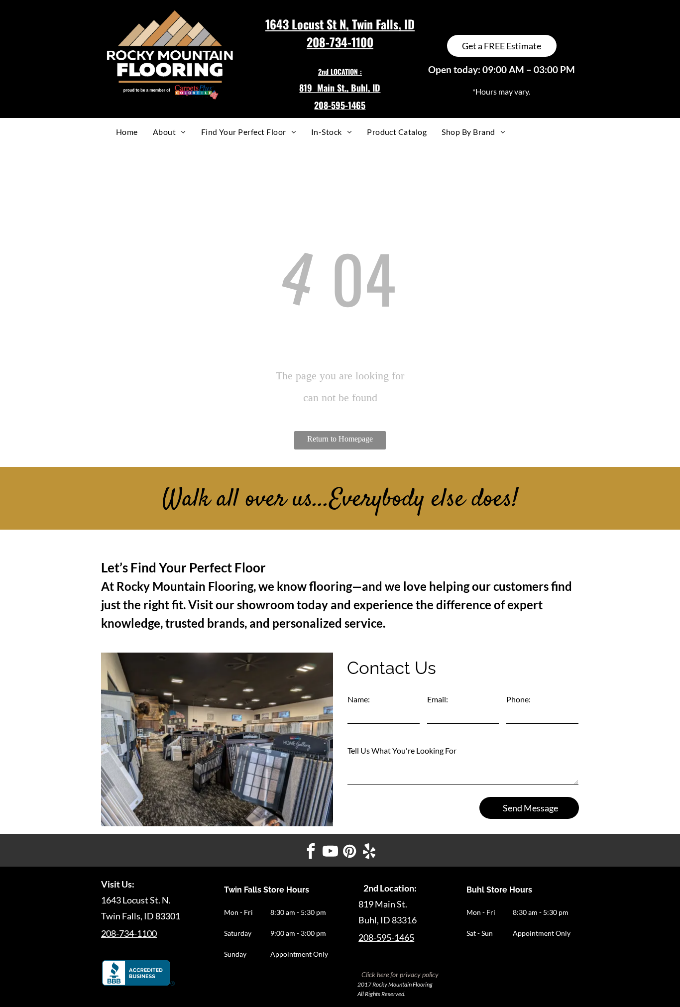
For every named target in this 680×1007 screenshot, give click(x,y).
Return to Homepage (340, 439)
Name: (358, 699)
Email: (437, 699)
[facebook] (311, 852)
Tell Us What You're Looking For (401, 750)
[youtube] (331, 852)
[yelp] (369, 852)
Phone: (518, 699)
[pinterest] (350, 852)
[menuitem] (127, 131)
